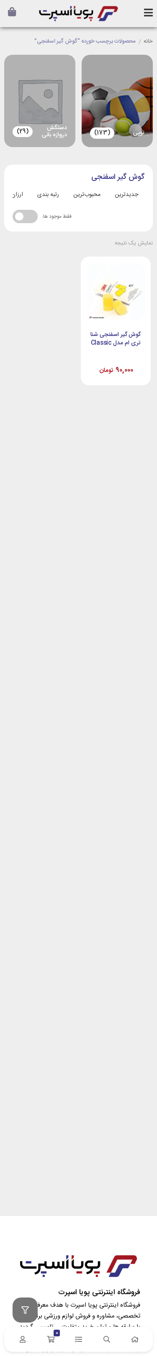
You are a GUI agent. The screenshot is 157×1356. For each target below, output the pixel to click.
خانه (148, 42)
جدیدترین (126, 195)
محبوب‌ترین (86, 195)
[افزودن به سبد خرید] (95, 361)
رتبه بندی (48, 195)
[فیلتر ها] (25, 1310)
